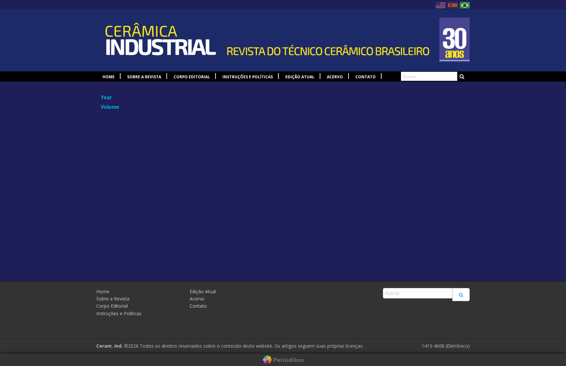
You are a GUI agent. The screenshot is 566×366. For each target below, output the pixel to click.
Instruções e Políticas (247, 77)
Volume (110, 107)
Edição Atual (299, 77)
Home (109, 77)
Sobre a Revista (144, 77)
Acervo (335, 77)
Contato (365, 77)
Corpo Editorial (192, 77)
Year (106, 97)
